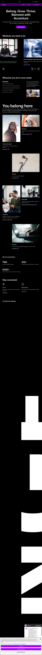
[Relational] (31, 121)
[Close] (40, 639)
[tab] (11, 81)
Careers (3, 4)
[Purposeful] (11, 199)
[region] (21, 646)
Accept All (21, 646)
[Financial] (26, 233)
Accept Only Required (21, 649)
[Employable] (31, 191)
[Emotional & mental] (11, 128)
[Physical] (26, 163)
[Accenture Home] (19, 1)
